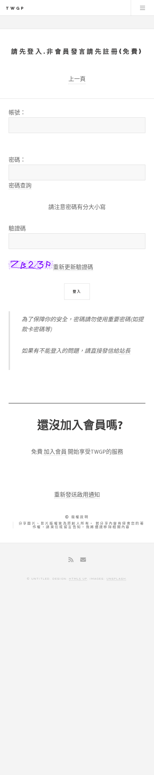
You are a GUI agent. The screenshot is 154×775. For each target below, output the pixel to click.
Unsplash (116, 578)
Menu (142, 8)
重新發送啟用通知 (77, 494)
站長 (124, 350)
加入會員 (55, 451)
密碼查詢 (20, 185)
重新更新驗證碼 (73, 266)
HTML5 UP (78, 578)
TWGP (15, 8)
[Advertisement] (77, 684)
